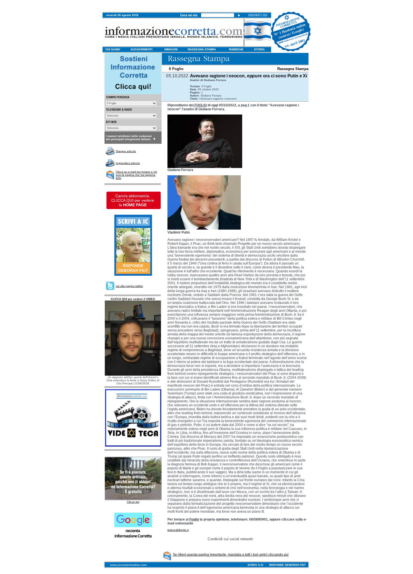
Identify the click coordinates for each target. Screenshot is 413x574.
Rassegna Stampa (292, 69)
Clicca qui (133, 501)
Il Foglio (176, 69)
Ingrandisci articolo (128, 163)
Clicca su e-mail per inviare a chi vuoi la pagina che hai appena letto (136, 175)
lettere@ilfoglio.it (178, 530)
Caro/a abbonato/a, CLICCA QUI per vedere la (132, 200)
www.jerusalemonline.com (128, 564)
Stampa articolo (126, 151)
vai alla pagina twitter (129, 286)
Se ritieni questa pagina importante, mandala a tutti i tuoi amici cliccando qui (231, 555)
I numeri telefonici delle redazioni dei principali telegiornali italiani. (129, 137)
